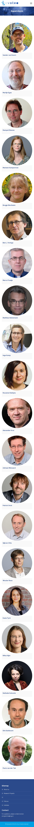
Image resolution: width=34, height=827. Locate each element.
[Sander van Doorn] (17, 38)
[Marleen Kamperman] (17, 150)
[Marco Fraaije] (17, 263)
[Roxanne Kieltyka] (17, 376)
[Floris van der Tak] (17, 751)
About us (6, 789)
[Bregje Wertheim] (17, 188)
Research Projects (9, 793)
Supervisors (7, 797)
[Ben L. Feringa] (17, 225)
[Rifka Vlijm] (17, 638)
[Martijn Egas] (17, 75)
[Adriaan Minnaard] (17, 451)
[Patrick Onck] (17, 488)
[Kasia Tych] (17, 601)
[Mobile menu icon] (31, 3)
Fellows (6, 801)
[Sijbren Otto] (17, 526)
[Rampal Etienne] (17, 113)
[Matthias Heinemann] (17, 300)
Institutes (6, 805)
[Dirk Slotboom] (17, 713)
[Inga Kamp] (17, 338)
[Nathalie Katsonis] (17, 676)
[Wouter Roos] (17, 563)
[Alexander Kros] (17, 413)
